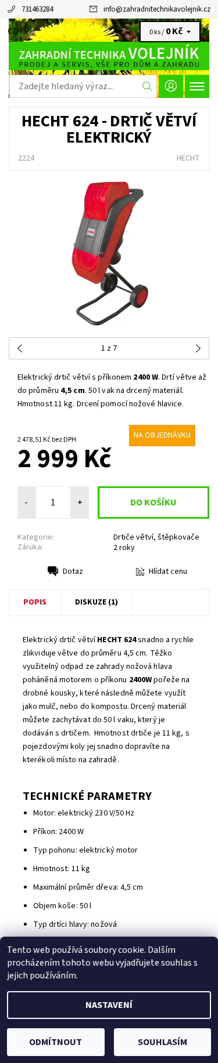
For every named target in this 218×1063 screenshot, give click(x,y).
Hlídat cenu (168, 571)
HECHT (188, 158)
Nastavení (109, 1005)
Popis (35, 602)
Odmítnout (55, 1042)
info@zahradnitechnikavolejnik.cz (156, 9)
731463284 (37, 9)
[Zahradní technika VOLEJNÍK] (109, 56)
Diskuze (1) (96, 602)
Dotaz (73, 571)
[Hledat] (147, 86)
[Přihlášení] (171, 86)
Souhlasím (162, 1042)
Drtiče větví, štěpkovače (156, 537)
